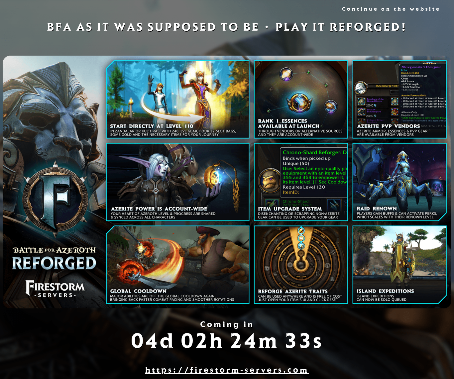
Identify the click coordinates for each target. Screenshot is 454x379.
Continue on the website (391, 9)
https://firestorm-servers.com (227, 371)
